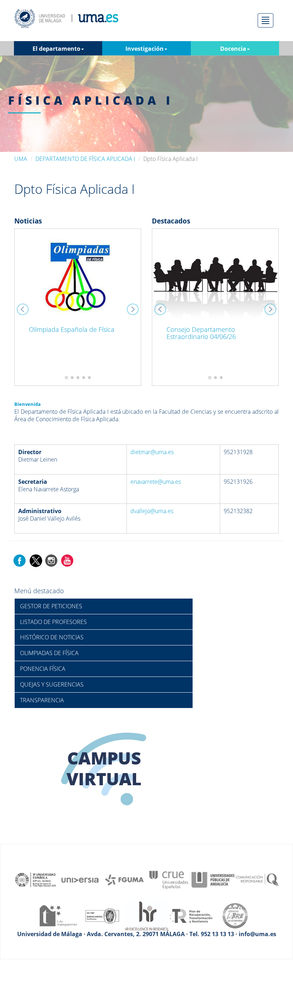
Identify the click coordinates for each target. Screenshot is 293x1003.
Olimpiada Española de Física (71, 329)
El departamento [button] (56, 49)
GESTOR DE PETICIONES (51, 606)
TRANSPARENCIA (42, 700)
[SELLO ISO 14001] (102, 915)
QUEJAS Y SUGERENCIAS (52, 684)
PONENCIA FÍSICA (42, 669)
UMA (20, 159)
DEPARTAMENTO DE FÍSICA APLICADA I (85, 159)
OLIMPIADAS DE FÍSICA (49, 653)
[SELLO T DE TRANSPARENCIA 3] (57, 915)
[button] (24, 307)
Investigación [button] (144, 49)
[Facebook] (20, 560)
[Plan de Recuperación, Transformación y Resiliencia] (190, 915)
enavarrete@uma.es (155, 482)
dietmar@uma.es (152, 452)
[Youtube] (67, 560)
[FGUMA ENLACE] (124, 879)
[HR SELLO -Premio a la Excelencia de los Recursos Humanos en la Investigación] (146, 915)
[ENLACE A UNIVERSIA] (80, 879)
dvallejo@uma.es (151, 511)
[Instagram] (51, 560)
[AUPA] (213, 879)
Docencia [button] (233, 49)
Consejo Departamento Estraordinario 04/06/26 (201, 333)
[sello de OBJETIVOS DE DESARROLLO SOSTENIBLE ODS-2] (35, 879)
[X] (35, 560)
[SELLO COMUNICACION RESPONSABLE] (257, 879)
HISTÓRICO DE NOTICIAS (52, 637)
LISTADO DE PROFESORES (53, 622)
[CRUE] (168, 879)
